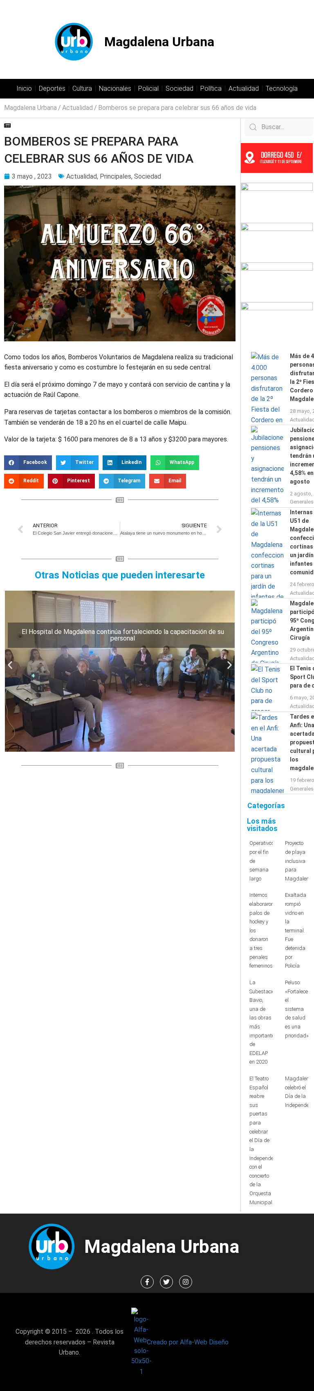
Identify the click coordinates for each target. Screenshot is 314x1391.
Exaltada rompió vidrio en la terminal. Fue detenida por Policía (295, 930)
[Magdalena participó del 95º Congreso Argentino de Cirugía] (267, 631)
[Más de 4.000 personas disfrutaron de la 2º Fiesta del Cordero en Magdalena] (267, 388)
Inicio (24, 88)
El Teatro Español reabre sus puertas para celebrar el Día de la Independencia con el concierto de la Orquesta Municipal (266, 1140)
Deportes (52, 88)
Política (211, 88)
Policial (148, 88)
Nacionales (115, 88)
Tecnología (282, 88)
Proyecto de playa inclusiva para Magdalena (298, 860)
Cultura (82, 88)
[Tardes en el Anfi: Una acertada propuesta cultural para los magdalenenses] (267, 752)
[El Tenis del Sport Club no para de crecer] (267, 687)
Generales (302, 502)
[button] (28, 462)
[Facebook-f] (147, 1281)
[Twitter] (166, 1281)
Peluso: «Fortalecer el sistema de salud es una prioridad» (297, 1009)
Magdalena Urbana (159, 41)
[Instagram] (185, 1281)
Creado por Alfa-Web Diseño (188, 1342)
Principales (115, 176)
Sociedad (179, 88)
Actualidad (244, 88)
